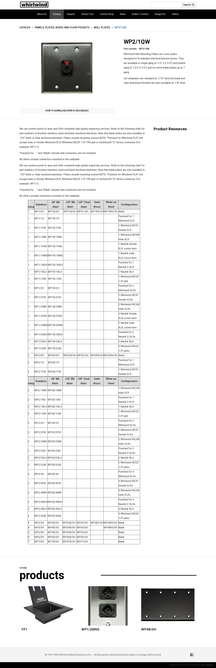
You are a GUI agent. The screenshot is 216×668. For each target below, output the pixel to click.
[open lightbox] (66, 71)
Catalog (57, 14)
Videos (175, 14)
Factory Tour (87, 14)
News (123, 14)
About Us (41, 14)
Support (71, 14)
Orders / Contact (140, 14)
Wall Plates (102, 27)
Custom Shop (107, 14)
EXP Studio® (207, 665)
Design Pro (160, 14)
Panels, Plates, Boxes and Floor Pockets (62, 27)
